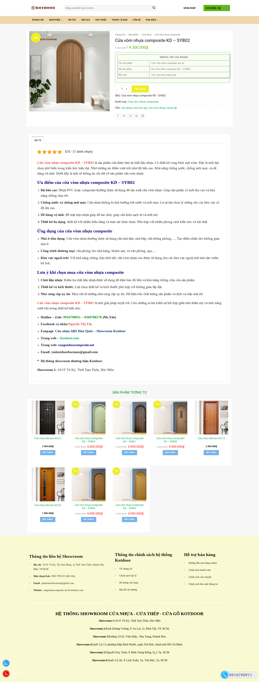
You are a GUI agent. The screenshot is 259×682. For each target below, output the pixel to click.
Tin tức (72, 20)
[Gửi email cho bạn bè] (130, 116)
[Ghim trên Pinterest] (136, 116)
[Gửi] (154, 8)
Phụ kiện (151, 20)
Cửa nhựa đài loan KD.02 (47, 505)
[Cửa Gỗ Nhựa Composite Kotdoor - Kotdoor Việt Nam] (43, 8)
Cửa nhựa (146, 34)
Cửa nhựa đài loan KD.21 (47, 438)
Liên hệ (136, 20)
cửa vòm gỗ (140, 107)
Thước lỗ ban (119, 20)
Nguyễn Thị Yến (80, 324)
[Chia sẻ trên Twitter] (124, 116)
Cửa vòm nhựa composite (167, 34)
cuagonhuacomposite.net (76, 345)
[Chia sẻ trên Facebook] (118, 116)
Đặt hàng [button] (48, 452)
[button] (189, 8)
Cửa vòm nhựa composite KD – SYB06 (89, 507)
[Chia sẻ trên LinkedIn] (143, 116)
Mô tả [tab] (38, 140)
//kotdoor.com (69, 338)
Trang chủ (38, 20)
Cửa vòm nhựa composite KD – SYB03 (129, 507)
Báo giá (85, 20)
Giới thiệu (100, 20)
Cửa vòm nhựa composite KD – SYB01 (129, 440)
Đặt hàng (140, 88)
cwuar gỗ (171, 107)
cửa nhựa (126, 107)
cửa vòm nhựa (156, 107)
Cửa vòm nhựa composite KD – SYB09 (89, 440)
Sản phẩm (54, 20)
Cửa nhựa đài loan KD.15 (211, 438)
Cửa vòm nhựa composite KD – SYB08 (170, 440)
